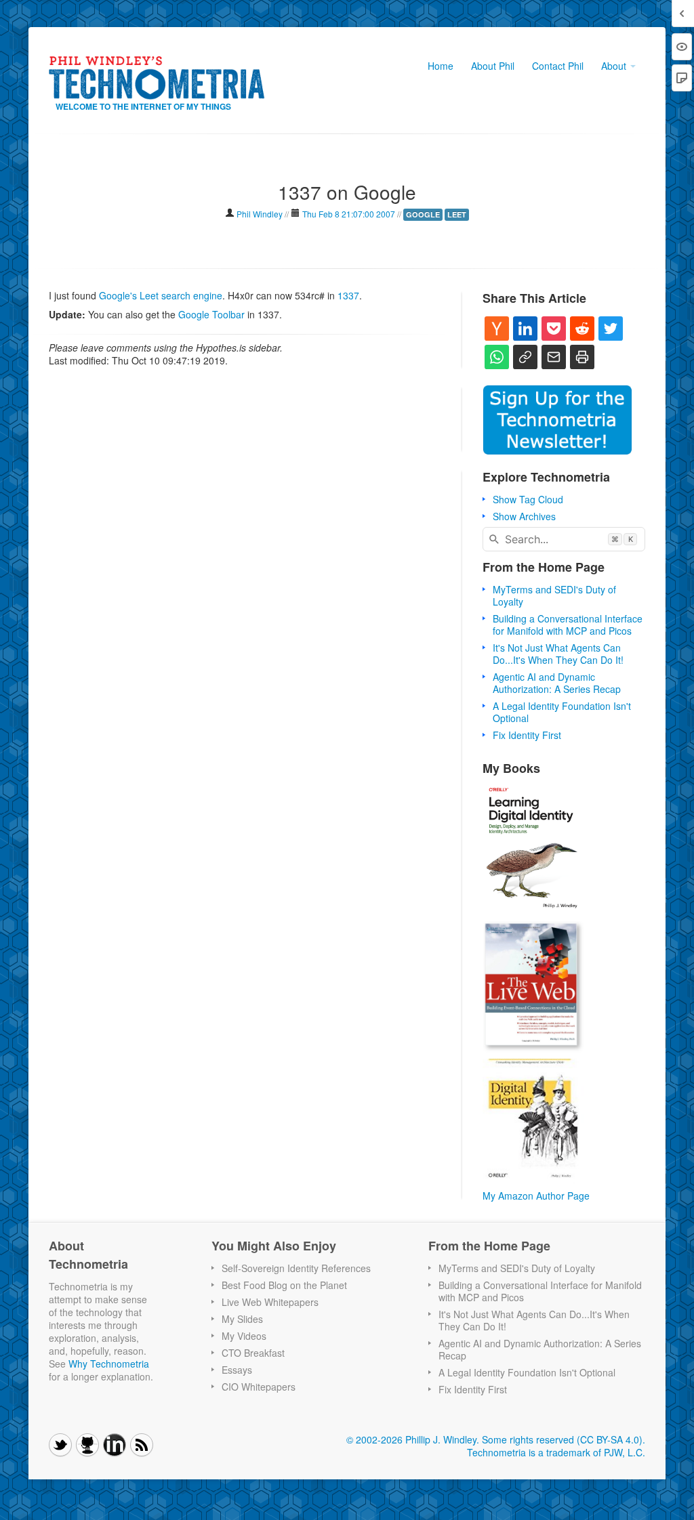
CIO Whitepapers (258, 1386)
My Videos (244, 1336)
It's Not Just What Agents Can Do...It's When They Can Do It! (558, 654)
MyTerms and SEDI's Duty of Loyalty (554, 595)
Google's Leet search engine (160, 295)
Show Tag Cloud (528, 499)
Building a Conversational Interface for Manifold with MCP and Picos (567, 624)
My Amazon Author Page (536, 1195)
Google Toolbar (211, 314)
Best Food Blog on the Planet (284, 1285)
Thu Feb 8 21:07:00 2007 (348, 213)
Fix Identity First (527, 735)
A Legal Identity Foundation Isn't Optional (562, 712)
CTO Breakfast (253, 1352)
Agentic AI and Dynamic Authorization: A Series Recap (557, 683)
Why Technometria (108, 1363)
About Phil (492, 65)
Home (440, 65)
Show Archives (524, 516)
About (615, 65)
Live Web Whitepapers (270, 1302)
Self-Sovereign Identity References (296, 1268)
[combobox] (564, 539)
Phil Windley (260, 213)
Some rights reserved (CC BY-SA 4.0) (562, 1439)
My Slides (242, 1319)
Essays (237, 1369)
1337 (348, 295)
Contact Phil (558, 65)
